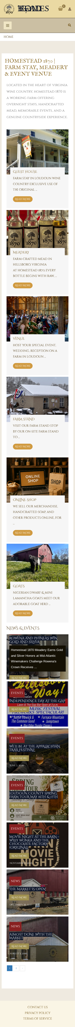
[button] (69, 25)
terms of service (37, 1019)
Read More (22, 199)
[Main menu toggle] (8, 25)
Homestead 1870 (33, 9)
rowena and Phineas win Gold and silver (33, 640)
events (17, 693)
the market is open (27, 889)
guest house (25, 171)
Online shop (24, 500)
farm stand (24, 419)
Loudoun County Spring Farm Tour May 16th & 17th (33, 795)
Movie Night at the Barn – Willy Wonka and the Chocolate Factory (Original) (34, 842)
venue (19, 338)
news (15, 881)
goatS (19, 586)
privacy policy (37, 1013)
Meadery (21, 252)
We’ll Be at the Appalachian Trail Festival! (34, 748)
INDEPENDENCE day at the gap (37, 701)
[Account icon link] (69, 9)
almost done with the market (30, 936)
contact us (37, 1007)
